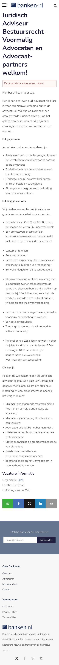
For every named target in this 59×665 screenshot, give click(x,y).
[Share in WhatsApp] (7, 503)
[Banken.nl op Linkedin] (33, 658)
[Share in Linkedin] (40, 503)
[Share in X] (29, 503)
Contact (6, 589)
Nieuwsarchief (9, 584)
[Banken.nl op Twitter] (17, 658)
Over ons (7, 573)
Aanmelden (46, 540)
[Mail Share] (51, 503)
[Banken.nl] (34, 3)
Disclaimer (7, 606)
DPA (21, 480)
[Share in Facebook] (18, 503)
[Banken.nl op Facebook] (25, 658)
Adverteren (8, 578)
